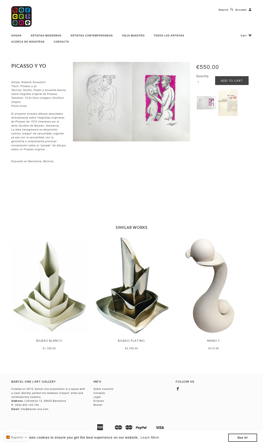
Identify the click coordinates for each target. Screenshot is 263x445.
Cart (244, 35)
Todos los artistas (169, 35)
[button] (16, 437)
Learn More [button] (150, 437)
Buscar (98, 404)
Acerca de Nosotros (28, 41)
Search (223, 10)
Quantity (202, 76)
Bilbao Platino (131, 340)
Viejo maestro (133, 35)
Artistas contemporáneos (91, 35)
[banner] (21, 16)
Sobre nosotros (103, 388)
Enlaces (98, 400)
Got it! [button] (243, 437)
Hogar (16, 35)
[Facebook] (178, 389)
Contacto (61, 41)
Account (241, 10)
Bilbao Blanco (49, 340)
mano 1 (213, 340)
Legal (97, 396)
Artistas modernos (46, 35)
